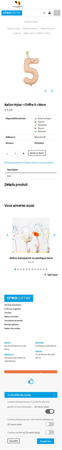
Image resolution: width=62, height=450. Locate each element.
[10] (41, 269)
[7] (32, 269)
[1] (15, 269)
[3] (21, 269)
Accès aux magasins (12, 308)
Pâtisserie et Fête (30, 28)
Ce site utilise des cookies (19, 394)
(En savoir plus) (41, 406)
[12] (46, 269)
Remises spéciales (11, 324)
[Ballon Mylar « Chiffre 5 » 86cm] (31, 44)
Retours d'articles (11, 316)
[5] (26, 269)
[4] (24, 269)
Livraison (8, 312)
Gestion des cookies (12, 328)
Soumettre (13, 441)
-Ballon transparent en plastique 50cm (31, 258)
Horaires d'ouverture (12, 305)
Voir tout (52, 274)
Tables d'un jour (47, 28)
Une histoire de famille (13, 320)
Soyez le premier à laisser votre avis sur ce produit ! (30, 162)
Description (12, 169)
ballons (17, 33)
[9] (38, 269)
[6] (29, 269)
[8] (35, 269)
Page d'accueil (13, 28)
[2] (18, 269)
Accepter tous (45, 441)
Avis (9, 175)
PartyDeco (39, 142)
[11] (44, 269)
